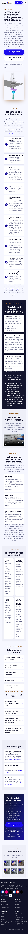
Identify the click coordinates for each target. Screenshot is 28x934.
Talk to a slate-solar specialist (14, 824)
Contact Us (19, 2)
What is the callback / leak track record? (12, 712)
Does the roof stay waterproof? (11, 673)
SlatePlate (3, 901)
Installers (17, 904)
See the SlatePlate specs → (15, 759)
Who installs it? (10, 680)
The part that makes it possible (14, 58)
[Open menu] (25, 2)
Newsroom (4, 916)
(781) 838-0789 (19, 919)
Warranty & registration (7, 922)
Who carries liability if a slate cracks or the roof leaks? (12, 703)
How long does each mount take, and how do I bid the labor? (13, 720)
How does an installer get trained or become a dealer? (13, 730)
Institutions (17, 907)
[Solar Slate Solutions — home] (7, 2)
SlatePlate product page (16, 134)
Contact (3, 924)
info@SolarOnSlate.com (21, 921)
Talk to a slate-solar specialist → (14, 52)
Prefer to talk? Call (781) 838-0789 (14, 830)
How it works (4, 904)
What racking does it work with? (11, 687)
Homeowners (18, 901)
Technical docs (5, 907)
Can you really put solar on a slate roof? (12, 658)
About (2, 913)
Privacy (3, 919)
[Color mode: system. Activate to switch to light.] (10, 895)
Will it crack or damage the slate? (12, 666)
